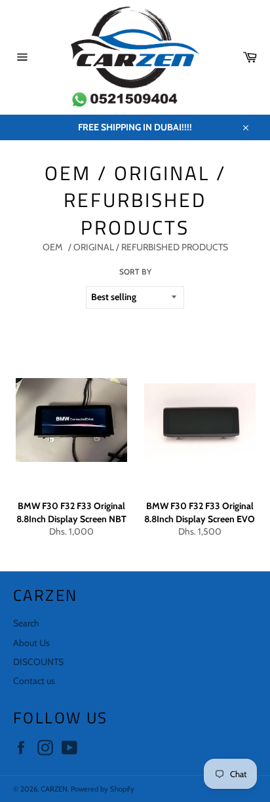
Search (26, 623)
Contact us (34, 681)
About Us (31, 643)
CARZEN (54, 788)
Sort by (135, 272)
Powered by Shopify (102, 788)
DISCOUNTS (38, 662)
